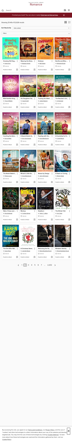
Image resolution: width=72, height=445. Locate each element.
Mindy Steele (60, 176)
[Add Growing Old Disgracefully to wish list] (17, 70)
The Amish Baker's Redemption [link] (9, 173)
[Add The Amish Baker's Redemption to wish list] (17, 182)
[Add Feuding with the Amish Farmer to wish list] (52, 145)
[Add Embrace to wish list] (52, 70)
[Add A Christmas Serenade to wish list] (34, 257)
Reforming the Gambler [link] (44, 248)
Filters (5, 33)
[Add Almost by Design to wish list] (52, 182)
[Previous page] (18, 265)
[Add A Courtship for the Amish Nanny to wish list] (69, 145)
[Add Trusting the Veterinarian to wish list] (52, 107)
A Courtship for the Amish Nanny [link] (61, 136)
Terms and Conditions (35, 430)
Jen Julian (59, 213)
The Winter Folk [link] (60, 211)
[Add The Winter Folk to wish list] (69, 220)
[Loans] (65, 10)
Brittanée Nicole (61, 63)
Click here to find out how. (49, 15)
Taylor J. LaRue (44, 213)
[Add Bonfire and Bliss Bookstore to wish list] (69, 70)
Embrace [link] (41, 61)
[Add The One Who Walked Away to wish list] (17, 257)
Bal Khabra (42, 63)
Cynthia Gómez (26, 213)
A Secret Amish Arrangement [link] (27, 136)
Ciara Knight (25, 101)
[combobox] (32, 10)
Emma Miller (8, 138)
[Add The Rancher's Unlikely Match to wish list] (69, 107)
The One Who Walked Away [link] (9, 248)
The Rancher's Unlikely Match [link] (61, 98)
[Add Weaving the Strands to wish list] (34, 70)
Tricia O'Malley (8, 101)
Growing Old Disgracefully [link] (9, 61)
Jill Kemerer (60, 101)
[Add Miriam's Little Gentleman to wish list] (34, 182)
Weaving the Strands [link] (27, 61)
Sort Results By (6, 28)
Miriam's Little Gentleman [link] (27, 173)
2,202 (49, 265)
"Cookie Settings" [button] (53, 435)
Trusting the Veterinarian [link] (44, 98)
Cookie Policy (6, 439)
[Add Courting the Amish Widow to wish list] (17, 145)
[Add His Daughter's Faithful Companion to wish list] (34, 107)
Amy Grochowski (26, 138)
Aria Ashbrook (8, 213)
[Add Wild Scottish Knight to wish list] (17, 107)
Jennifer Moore (26, 251)
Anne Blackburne (44, 138)
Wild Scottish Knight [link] (9, 98)
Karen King (7, 63)
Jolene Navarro (44, 101)
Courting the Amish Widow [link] (9, 136)
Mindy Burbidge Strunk (46, 251)
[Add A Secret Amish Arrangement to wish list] (34, 145)
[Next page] (55, 265)
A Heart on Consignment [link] (61, 173)
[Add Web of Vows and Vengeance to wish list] (17, 220)
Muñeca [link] (23, 211)
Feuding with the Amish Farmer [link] (44, 136)
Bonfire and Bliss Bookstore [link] (61, 61)
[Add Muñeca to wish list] (34, 220)
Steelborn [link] (41, 211)
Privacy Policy (50, 430)
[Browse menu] (69, 10)
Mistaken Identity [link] (60, 248)
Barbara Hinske (26, 63)
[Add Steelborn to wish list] (52, 220)
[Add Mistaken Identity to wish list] (69, 257)
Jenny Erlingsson (44, 176)
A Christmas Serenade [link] (27, 248)
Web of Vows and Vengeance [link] (9, 211)
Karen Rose (8, 251)
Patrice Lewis (8, 176)
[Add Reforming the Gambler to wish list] (52, 257)
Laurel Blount (60, 138)
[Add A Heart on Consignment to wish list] (69, 182)
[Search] (2, 10)
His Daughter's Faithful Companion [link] (27, 98)
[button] (65, 23)
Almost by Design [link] (43, 173)
